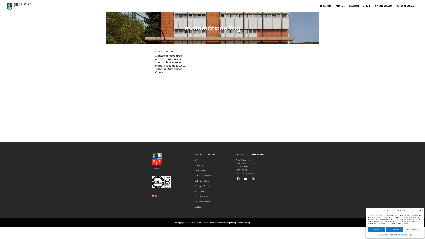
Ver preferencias (413, 229)
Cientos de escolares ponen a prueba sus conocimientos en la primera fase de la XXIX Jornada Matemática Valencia (170, 64)
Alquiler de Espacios (203, 186)
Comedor (199, 165)
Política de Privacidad (397, 235)
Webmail (198, 160)
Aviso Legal (408, 235)
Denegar (395, 229)
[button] (420, 211)
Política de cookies (383, 235)
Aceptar (376, 229)
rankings (172, 51)
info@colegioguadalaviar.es (246, 173)
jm (167, 51)
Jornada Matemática (203, 175)
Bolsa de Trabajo (202, 181)
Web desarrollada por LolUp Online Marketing (232, 223)
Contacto (198, 207)
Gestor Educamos (202, 170)
